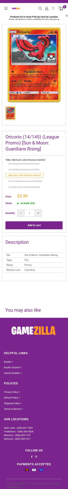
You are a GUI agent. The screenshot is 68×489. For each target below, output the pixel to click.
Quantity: (10, 213)
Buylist (7, 361)
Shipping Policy (11, 403)
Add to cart (34, 225)
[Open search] (40, 8)
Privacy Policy (11, 392)
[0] (61, 8)
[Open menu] (6, 8)
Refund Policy (11, 397)
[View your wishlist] (53, 8)
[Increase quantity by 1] (38, 213)
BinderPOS (17, 487)
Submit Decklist (12, 373)
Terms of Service (12, 409)
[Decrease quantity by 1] (20, 213)
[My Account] (46, 8)
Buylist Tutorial (11, 367)
